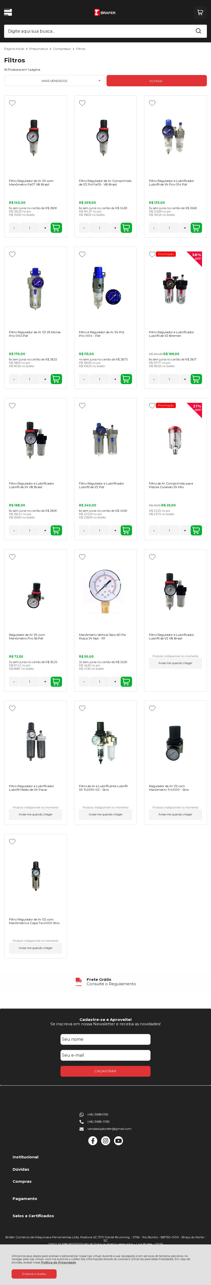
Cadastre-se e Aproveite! (105, 1019)
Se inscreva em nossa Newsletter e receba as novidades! (105, 1023)
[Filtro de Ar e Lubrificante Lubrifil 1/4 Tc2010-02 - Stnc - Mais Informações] (105, 742)
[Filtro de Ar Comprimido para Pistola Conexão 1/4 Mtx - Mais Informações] (175, 440)
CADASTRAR (105, 1071)
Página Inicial (14, 49)
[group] (105, 981)
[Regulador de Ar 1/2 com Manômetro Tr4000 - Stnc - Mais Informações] (175, 742)
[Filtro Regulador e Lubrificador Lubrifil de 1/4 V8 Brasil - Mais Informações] (35, 440)
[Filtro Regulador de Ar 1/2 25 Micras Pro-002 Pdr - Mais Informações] (35, 289)
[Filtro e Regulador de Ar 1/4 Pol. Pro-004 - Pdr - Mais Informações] (105, 289)
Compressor (62, 49)
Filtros (80, 49)
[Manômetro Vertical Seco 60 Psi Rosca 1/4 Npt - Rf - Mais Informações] (105, 591)
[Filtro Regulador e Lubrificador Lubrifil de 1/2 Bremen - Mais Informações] (175, 289)
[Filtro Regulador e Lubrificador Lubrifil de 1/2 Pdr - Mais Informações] (105, 440)
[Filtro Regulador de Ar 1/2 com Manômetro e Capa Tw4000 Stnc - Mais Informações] (35, 876)
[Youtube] (118, 1144)
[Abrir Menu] (8, 12)
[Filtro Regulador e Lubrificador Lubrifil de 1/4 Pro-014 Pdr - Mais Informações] (175, 137)
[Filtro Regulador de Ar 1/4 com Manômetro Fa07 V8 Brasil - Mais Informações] (35, 137)
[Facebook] (92, 1144)
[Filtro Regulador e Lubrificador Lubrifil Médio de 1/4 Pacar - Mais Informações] (35, 742)
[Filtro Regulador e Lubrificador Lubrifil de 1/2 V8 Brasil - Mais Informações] (175, 591)
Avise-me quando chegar (175, 663)
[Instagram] (105, 1144)
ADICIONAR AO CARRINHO (56, 228)
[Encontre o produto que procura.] (198, 31)
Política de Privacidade (58, 1262)
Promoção (166, 254)
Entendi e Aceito (34, 1274)
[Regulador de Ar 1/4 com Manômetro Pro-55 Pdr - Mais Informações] (35, 591)
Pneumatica (39, 49)
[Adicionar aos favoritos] (12, 103)
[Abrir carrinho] (200, 12)
